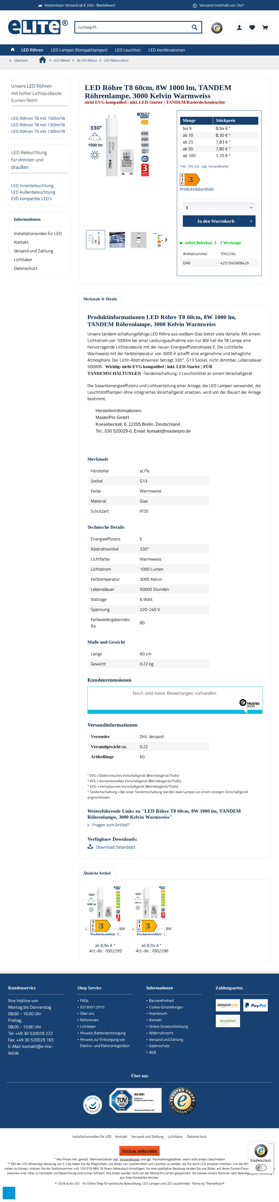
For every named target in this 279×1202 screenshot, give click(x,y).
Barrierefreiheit (161, 1000)
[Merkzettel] (252, 27)
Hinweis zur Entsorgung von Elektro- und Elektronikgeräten (105, 1042)
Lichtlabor (23, 259)
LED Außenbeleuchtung (33, 192)
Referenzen (89, 1020)
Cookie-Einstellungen (166, 1007)
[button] (9, 1193)
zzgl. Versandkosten (215, 166)
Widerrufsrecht (161, 1033)
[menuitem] (265, 27)
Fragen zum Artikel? (110, 824)
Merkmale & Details (100, 299)
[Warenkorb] (265, 27)
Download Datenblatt (115, 847)
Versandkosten (130, 1159)
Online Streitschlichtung (168, 1026)
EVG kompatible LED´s (31, 198)
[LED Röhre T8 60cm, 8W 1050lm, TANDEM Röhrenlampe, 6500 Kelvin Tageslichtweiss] (151, 904)
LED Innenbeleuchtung (32, 185)
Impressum (158, 1013)
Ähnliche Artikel (97, 873)
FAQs (84, 1000)
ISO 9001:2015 (92, 1007)
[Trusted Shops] (182, 1114)
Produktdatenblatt (197, 189)
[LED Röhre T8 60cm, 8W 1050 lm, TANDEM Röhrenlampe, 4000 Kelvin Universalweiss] (105, 904)
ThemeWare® (215, 1183)
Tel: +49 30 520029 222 (30, 1033)
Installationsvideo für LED (38, 233)
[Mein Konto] (239, 27)
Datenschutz (25, 268)
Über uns (87, 1013)
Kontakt (21, 242)
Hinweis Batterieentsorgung (103, 1033)
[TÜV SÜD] (135, 1114)
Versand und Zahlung (33, 250)
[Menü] (270, 1144)
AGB (152, 1052)
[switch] (261, 1167)
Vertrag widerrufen (139, 1151)
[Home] (12, 50)
